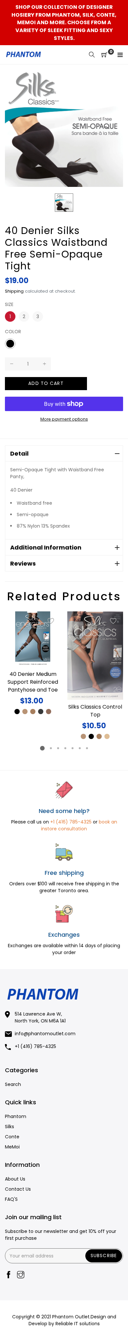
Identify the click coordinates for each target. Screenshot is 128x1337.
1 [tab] (42, 748)
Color (13, 331)
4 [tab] (65, 748)
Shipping (14, 291)
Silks (9, 1126)
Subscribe (104, 1255)
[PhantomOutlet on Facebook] (8, 1275)
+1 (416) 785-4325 (71, 822)
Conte (12, 1136)
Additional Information (45, 547)
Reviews (23, 563)
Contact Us (18, 1189)
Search (13, 1084)
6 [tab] (80, 748)
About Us (15, 1179)
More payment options (64, 419)
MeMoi (12, 1147)
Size (9, 304)
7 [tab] (87, 748)
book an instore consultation (79, 825)
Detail (19, 453)
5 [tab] (73, 748)
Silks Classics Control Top (95, 710)
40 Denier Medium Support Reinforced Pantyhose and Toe (33, 682)
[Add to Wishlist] (51, 621)
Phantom (15, 1116)
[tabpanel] (33, 663)
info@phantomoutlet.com (45, 1033)
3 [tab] (58, 748)
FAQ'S (11, 1199)
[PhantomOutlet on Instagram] (20, 1275)
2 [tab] (51, 748)
